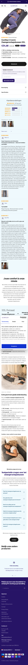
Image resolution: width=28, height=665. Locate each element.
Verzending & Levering (4, 600)
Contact (14, 539)
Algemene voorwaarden (4, 613)
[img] (4, 135)
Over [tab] (23, 321)
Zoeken (3, 596)
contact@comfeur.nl (6, 637)
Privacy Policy (4, 609)
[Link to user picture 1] (4, 193)
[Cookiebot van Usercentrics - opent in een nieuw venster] (20, 317)
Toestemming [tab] (5, 321)
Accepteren (14, 346)
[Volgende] (26, 1)
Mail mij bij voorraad (8, 80)
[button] (5, 37)
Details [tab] (14, 321)
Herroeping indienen (6, 621)
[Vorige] (1, 1)
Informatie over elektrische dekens (6, 617)
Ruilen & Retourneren (6, 604)
